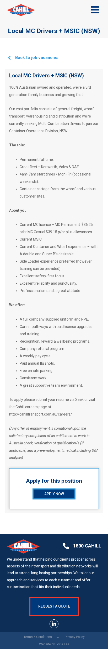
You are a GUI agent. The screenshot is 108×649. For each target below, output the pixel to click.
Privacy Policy (75, 637)
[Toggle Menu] (95, 10)
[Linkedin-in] (54, 623)
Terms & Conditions (38, 637)
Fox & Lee (62, 644)
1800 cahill (87, 546)
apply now (54, 494)
